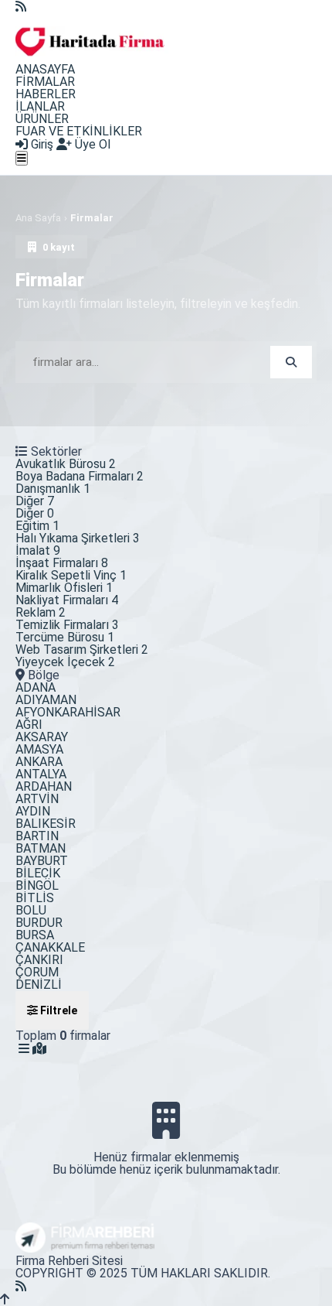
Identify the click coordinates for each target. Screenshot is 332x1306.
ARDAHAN (43, 786)
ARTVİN (37, 798)
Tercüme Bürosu (64, 637)
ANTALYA (40, 774)
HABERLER (45, 94)
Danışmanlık (52, 488)
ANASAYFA (45, 69)
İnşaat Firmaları (61, 563)
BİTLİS (34, 898)
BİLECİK (37, 873)
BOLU (30, 910)
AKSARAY (41, 737)
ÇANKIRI (39, 959)
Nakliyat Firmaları (66, 600)
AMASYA (39, 749)
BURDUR (39, 922)
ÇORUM (37, 972)
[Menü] (21, 158)
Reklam (40, 612)
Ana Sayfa (38, 218)
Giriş (40, 144)
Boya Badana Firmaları (79, 476)
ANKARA (39, 761)
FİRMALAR (45, 81)
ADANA (35, 687)
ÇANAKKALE (50, 947)
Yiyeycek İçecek (65, 662)
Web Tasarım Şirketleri (81, 649)
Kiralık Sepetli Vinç (71, 575)
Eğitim (37, 525)
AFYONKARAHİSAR (67, 712)
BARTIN (37, 836)
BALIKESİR (45, 823)
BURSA (34, 935)
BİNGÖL (37, 885)
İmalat (37, 550)
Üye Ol (91, 144)
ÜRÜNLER (42, 118)
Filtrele (57, 1010)
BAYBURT (41, 860)
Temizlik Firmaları (67, 624)
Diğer (34, 501)
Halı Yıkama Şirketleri (77, 538)
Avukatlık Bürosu (65, 463)
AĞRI (28, 724)
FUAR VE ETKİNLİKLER (78, 131)
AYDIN (32, 811)
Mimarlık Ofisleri (64, 587)
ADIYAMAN (45, 699)
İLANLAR (40, 106)
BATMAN (40, 848)
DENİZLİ (38, 984)
